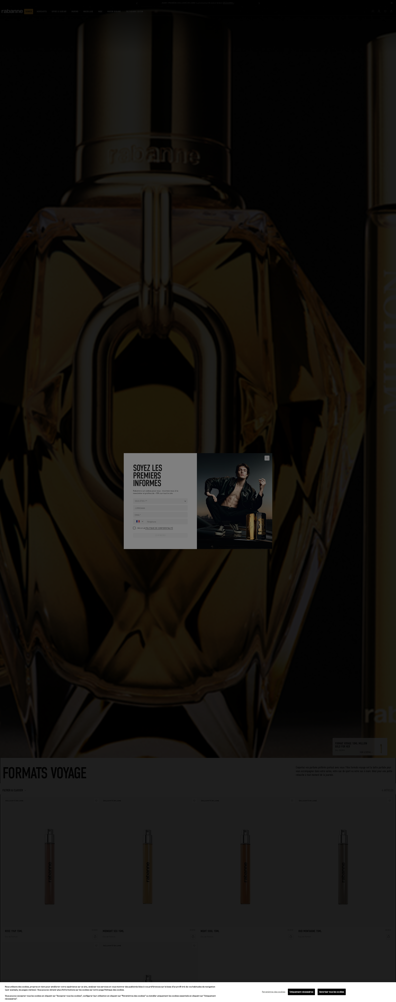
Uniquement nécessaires (301, 992)
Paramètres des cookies (273, 992)
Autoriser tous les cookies (331, 992)
